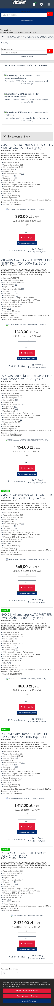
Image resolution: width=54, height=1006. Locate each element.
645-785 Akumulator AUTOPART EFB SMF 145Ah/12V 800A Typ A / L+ (27, 146)
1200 (23, 880)
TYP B (9, 309)
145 (16, 169)
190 (16, 639)
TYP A (9, 193)
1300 (23, 763)
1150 (22, 404)
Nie (21, 189)
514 (15, 882)
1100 (22, 643)
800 (22, 174)
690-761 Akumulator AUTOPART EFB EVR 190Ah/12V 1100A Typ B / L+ (26, 616)
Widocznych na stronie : (9, 969)
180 (16, 285)
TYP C (9, 424)
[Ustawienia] (41, 4)
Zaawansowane (27, 21)
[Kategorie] (48, 4)
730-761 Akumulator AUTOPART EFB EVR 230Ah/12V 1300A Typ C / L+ (26, 735)
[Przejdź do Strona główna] (2, 37)
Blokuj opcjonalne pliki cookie (27, 996)
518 (15, 765)
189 (16, 178)
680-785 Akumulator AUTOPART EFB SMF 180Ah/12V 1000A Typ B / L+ (26, 261)
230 (16, 758)
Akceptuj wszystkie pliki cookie (27, 991)
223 (16, 293)
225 (16, 400)
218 (17, 180)
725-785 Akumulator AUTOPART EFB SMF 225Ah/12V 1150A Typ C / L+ (26, 377)
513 (15, 176)
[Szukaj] (50, 13)
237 (17, 411)
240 (16, 875)
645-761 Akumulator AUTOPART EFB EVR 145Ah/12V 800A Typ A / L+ (26, 496)
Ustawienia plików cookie (27, 1001)
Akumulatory (13, 37)
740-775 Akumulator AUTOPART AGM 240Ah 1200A (23, 854)
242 (17, 886)
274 (16, 884)
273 (16, 409)
